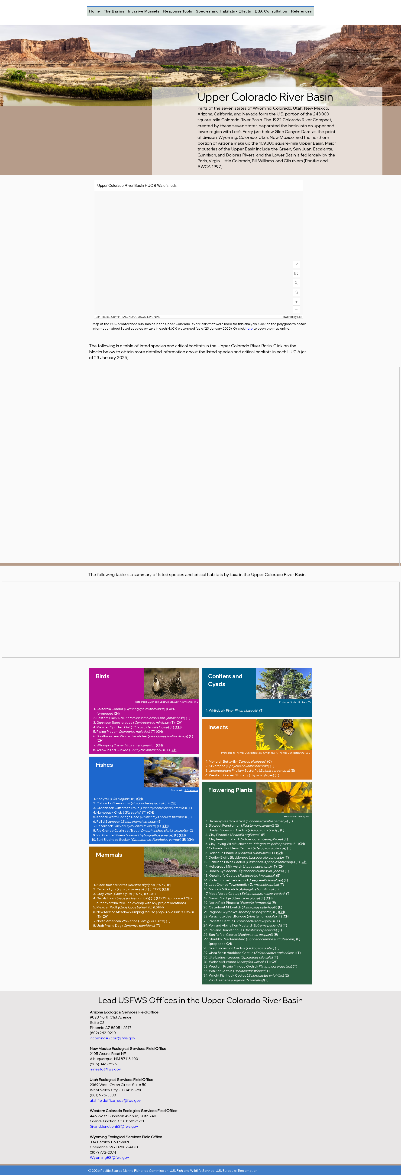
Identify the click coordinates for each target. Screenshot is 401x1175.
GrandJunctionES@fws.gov (114, 1126)
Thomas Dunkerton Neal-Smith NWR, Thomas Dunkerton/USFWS (272, 752)
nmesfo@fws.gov (105, 1069)
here (249, 328)
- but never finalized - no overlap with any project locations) (144, 900)
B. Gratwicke (191, 790)
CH (116, 713)
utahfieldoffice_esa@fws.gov (115, 1100)
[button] (114, 11)
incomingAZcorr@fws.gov (112, 1038)
